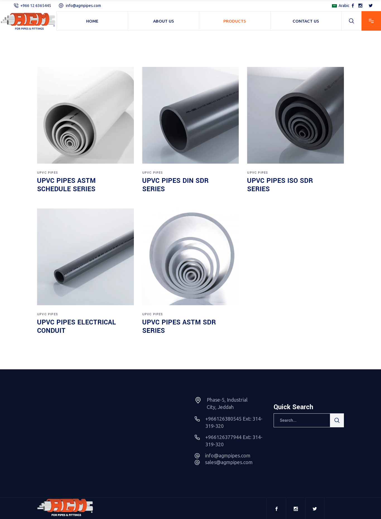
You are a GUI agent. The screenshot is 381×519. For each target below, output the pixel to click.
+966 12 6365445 (35, 5)
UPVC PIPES (47, 173)
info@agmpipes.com (83, 5)
